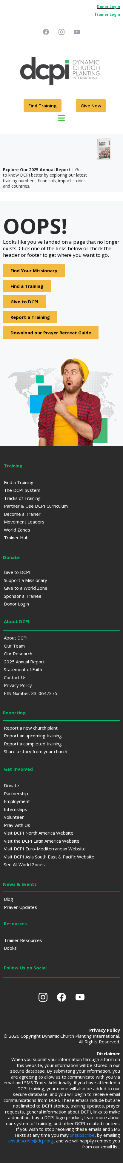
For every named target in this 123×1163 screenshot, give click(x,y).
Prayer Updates (20, 907)
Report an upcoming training (33, 736)
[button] (61, 118)
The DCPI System (22, 490)
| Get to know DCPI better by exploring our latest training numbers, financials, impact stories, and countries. (45, 178)
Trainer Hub (16, 537)
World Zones (17, 530)
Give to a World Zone (25, 588)
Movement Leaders (24, 522)
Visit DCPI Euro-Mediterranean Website (45, 849)
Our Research (18, 654)
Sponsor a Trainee (22, 596)
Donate (11, 785)
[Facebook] (46, 32)
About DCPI (16, 638)
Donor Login (16, 604)
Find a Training (18, 482)
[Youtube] (77, 32)
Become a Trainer (22, 514)
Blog (8, 899)
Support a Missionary (25, 580)
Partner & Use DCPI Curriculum (36, 506)
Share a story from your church (35, 751)
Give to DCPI (17, 572)
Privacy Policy (18, 685)
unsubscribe (82, 1135)
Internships (15, 809)
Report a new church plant (31, 728)
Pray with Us (17, 825)
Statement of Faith (23, 669)
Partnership (16, 793)
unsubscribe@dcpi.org (31, 1141)
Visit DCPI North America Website (38, 833)
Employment (17, 801)
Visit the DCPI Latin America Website (41, 841)
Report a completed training (33, 744)
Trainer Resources (23, 940)
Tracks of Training (22, 498)
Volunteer (14, 817)
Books (10, 948)
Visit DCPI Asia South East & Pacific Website (49, 857)
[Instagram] (61, 32)
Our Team (14, 646)
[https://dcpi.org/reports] (61, 149)
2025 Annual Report (24, 662)
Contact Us (15, 677)
